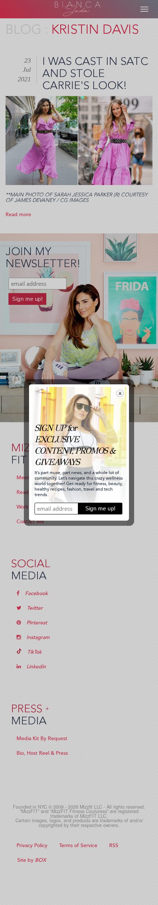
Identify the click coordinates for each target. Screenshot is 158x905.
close (120, 393)
